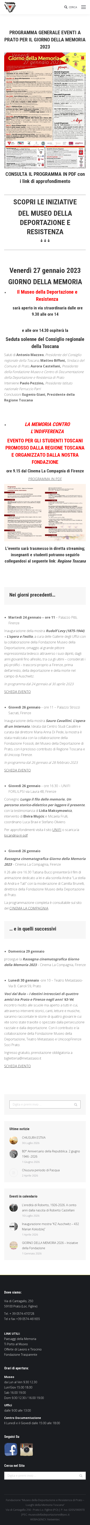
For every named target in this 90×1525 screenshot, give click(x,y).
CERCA (73, 7)
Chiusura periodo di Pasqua (41, 1170)
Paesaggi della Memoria (20, 1339)
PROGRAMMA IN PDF (45, 479)
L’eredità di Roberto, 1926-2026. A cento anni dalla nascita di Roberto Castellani (49, 1207)
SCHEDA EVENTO (17, 691)
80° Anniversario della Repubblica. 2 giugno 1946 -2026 (51, 1153)
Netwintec (53, 1519)
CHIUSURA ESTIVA (33, 1138)
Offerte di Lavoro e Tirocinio (23, 1349)
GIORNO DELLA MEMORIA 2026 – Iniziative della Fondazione (50, 1245)
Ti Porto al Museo (16, 1344)
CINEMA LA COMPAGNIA (28, 908)
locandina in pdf (16, 835)
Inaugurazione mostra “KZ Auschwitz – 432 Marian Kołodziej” (50, 1226)
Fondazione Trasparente (20, 1355)
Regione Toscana (71, 561)
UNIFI (56, 829)
